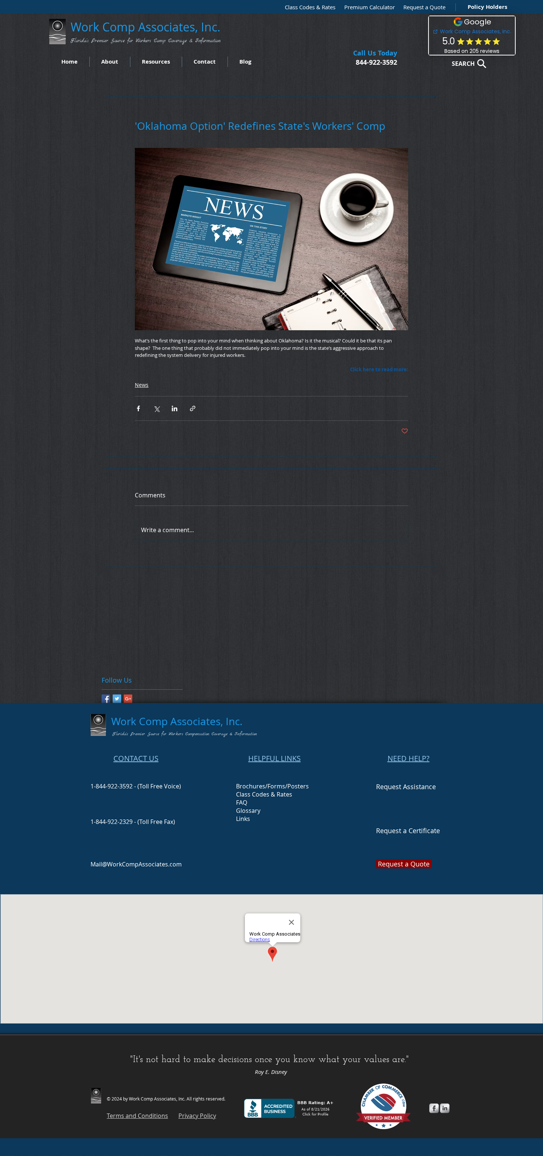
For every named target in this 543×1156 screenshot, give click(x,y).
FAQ (241, 802)
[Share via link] (192, 408)
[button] (422, 7)
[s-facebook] (434, 1108)
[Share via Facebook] (138, 408)
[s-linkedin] (445, 1108)
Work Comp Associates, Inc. (147, 27)
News (141, 384)
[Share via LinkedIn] (174, 408)
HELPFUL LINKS (274, 758)
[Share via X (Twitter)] (156, 408)
